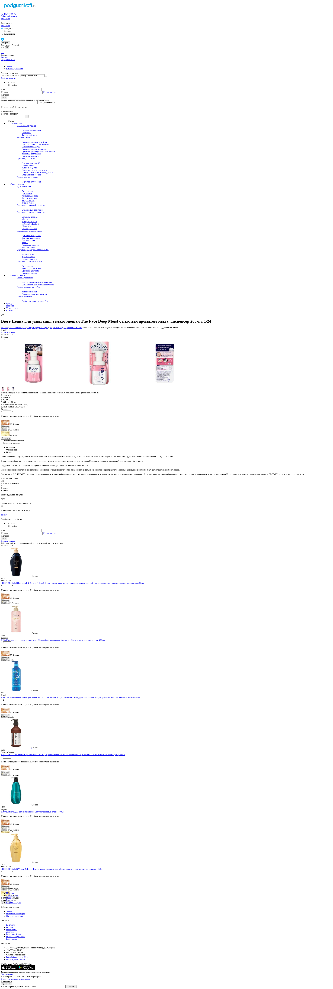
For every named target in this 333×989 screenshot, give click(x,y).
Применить (6, 984)
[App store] (9, 969)
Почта (4, 89)
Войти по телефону (9, 114)
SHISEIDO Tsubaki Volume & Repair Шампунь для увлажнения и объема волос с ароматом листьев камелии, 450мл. (52, 869)
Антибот (5, 95)
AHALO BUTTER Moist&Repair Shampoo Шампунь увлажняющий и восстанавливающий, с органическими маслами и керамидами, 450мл (63, 754)
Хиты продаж (12, 895)
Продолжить (6, 981)
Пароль (4, 92)
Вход (4, 97)
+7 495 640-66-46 (8, 14)
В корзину (6, 438)
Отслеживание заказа (10, 75)
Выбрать (5, 43)
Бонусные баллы (13, 934)
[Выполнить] (46, 76)
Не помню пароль (51, 92)
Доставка (10, 932)
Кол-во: (4, 409)
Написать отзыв (8, 332)
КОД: (3, 335)
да (2, 515)
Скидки (9, 898)
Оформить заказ (8, 59)
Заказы (9, 66)
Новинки (10, 893)
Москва (7, 31)
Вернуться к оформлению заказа (15, 979)
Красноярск (9, 34)
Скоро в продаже (13, 902)
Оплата (9, 927)
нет (5, 515)
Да (7, 48)
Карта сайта (11, 939)
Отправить (71, 987)
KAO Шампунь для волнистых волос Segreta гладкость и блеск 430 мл (32, 812)
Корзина (4, 57)
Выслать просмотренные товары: (16, 986)
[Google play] (26, 969)
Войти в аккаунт (8, 78)
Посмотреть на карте (15, 959)
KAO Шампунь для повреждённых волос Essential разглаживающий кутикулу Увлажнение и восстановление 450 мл (53, 640)
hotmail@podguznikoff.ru (17, 957)
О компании (11, 929)
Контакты (5, 18)
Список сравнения (14, 69)
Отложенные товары (15, 914)
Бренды (9, 900)
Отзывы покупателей (15, 936)
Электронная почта (46, 102)
